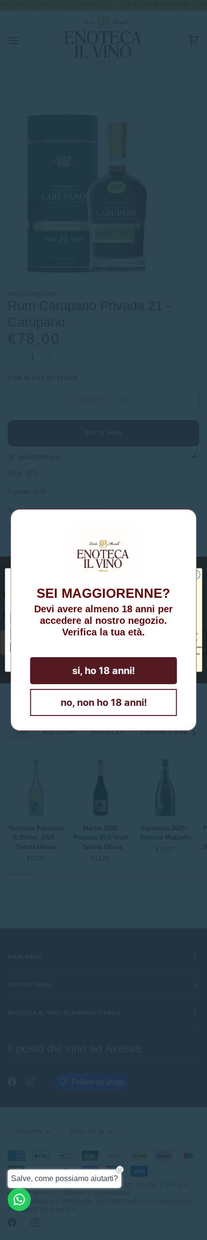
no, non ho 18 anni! (104, 702)
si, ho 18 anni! (103, 670)
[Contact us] (19, 1199)
